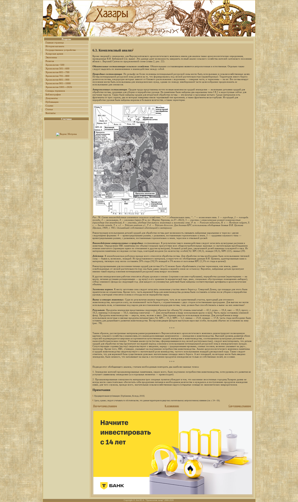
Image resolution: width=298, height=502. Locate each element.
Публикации (52, 102)
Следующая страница (240, 405)
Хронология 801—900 (57, 79)
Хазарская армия (54, 53)
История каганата (55, 46)
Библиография (53, 94)
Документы (52, 98)
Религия (50, 61)
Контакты (50, 113)
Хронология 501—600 (57, 68)
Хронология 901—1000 (58, 83)
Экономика (51, 57)
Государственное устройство (61, 50)
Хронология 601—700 (57, 72)
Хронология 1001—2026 (59, 87)
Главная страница (55, 42)
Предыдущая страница (105, 405)
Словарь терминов (55, 90)
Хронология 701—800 (57, 76)
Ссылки (49, 105)
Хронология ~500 (55, 64)
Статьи (49, 109)
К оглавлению (172, 405)
